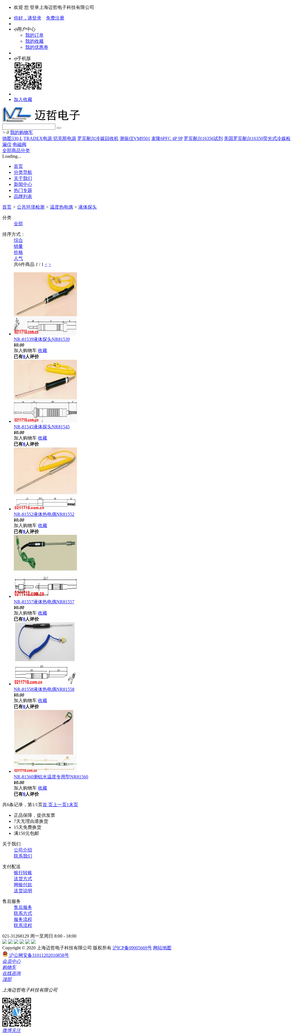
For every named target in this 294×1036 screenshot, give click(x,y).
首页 (18, 166)
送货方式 (23, 878)
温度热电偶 (61, 207)
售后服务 (23, 907)
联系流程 (23, 925)
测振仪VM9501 (135, 138)
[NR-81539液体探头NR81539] (45, 333)
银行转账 (23, 872)
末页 (73, 804)
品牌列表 (23, 196)
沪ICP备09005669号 (132, 947)
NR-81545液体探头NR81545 (42, 426)
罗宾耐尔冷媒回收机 (98, 138)
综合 (18, 240)
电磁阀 (19, 144)
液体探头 (87, 207)
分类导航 (23, 172)
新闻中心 (23, 184)
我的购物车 (21, 132)
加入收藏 (23, 99)
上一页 (60, 804)
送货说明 (23, 890)
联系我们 (23, 856)
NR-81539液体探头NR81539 (42, 339)
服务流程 (23, 919)
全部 (18, 223)
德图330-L (12, 138)
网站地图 (162, 947)
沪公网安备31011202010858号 (38, 955)
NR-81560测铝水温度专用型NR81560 (51, 776)
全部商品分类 (16, 150)
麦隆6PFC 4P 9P (167, 138)
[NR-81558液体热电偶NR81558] (45, 683)
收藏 (42, 350)
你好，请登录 (27, 17)
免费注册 (55, 17)
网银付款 (23, 884)
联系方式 (23, 913)
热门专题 (23, 190)
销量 (18, 246)
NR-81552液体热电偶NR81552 (44, 514)
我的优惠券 (36, 47)
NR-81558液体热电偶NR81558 (44, 689)
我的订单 (34, 35)
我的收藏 (34, 41)
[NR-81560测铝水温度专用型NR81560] (45, 771)
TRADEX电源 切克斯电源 (50, 138)
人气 (18, 258)
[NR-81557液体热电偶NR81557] (45, 596)
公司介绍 (23, 850)
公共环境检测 (31, 207)
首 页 (47, 804)
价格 (18, 252)
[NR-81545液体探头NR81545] (45, 421)
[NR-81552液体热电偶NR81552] (45, 508)
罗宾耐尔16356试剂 (203, 138)
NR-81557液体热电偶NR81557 (44, 601)
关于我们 (23, 178)
